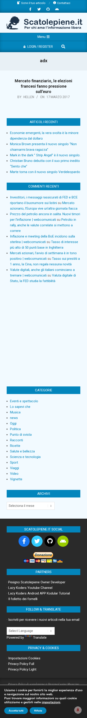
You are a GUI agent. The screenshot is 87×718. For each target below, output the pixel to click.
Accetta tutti (16, 710)
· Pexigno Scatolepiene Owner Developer (36, 582)
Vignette (16, 479)
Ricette (15, 446)
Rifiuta (38, 710)
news (14, 418)
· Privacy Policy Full (20, 664)
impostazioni (51, 702)
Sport (14, 462)
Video (14, 474)
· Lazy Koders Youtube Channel (29, 588)
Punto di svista (21, 435)
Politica (15, 429)
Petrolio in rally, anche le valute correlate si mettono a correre (43, 225)
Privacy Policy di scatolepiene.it (27, 684)
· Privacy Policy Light (21, 669)
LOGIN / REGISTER (40, 46)
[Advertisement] (43, 335)
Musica (15, 412)
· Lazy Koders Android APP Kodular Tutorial (38, 593)
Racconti (16, 440)
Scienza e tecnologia (25, 457)
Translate (40, 637)
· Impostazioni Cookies (23, 658)
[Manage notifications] (77, 710)
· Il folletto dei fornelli (22, 599)
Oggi (13, 423)
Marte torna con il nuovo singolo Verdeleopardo (45, 172)
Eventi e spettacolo (24, 401)
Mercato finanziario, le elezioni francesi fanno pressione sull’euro (43, 86)
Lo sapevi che (20, 407)
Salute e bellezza (22, 451)
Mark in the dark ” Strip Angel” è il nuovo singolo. (45, 155)
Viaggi (14, 468)
